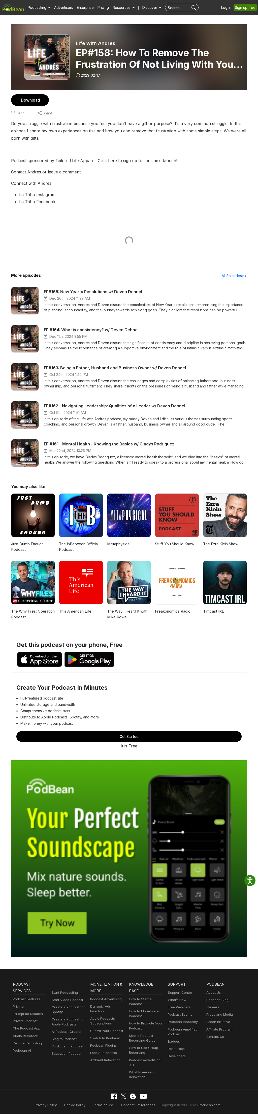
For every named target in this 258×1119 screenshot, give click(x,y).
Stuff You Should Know (174, 543)
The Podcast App (26, 1028)
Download (30, 100)
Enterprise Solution (28, 1014)
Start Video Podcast (67, 1000)
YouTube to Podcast (67, 1046)
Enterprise (85, 7)
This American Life (75, 611)
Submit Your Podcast (106, 1031)
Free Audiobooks (103, 1053)
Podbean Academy (183, 1022)
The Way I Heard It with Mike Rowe (127, 614)
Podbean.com (209, 1105)
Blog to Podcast (64, 1039)
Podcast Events (180, 1014)
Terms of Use (103, 1105)
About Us (213, 992)
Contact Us (215, 1037)
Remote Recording (27, 1043)
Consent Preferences (138, 1105)
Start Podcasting (65, 992)
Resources (176, 1049)
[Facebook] (114, 1096)
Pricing (103, 7)
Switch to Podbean (105, 1038)
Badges (174, 1041)
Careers (212, 1007)
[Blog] (133, 1096)
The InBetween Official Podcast (79, 546)
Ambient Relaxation (105, 1060)
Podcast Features (26, 999)
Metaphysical (118, 543)
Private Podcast (25, 1021)
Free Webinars (179, 1007)
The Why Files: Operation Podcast (33, 614)
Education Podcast (66, 1053)
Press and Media (219, 1014)
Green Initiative (218, 1022)
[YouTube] (143, 1096)
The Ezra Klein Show (220, 543)
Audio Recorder (25, 1036)
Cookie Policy (74, 1105)
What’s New (177, 1000)
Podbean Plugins (103, 1045)
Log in (226, 7)
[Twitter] (123, 1096)
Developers (177, 1056)
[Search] (194, 7)
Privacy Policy (46, 1105)
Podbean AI (22, 1050)
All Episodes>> (234, 276)
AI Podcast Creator (67, 1032)
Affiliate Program (219, 1029)
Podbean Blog (217, 1000)
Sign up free (245, 7)
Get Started (129, 736)
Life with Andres (95, 43)
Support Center (180, 992)
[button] (39, 7)
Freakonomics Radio (172, 611)
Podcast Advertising (106, 999)
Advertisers (63, 7)
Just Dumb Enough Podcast (27, 546)
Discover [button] (150, 7)
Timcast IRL (213, 611)
